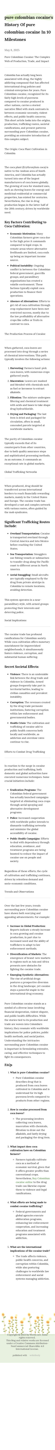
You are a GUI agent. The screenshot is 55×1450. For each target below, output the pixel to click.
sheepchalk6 (8, 4)
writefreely (35, 1355)
